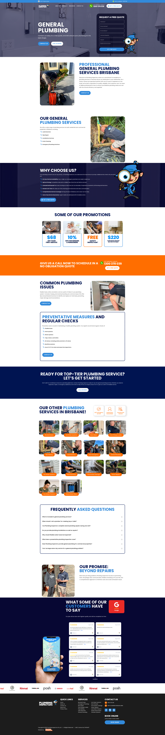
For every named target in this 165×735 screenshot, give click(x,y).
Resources (72, 6)
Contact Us (80, 6)
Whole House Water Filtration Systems (96, 711)
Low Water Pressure (96, 709)
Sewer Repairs (94, 707)
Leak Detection (82, 710)
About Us (57, 6)
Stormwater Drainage (96, 705)
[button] (64, 6)
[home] (44, 6)
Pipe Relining (81, 709)
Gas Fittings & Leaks (83, 707)
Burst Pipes (81, 705)
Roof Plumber (94, 704)
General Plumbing (82, 712)
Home (61, 702)
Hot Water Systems (96, 702)
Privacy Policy (63, 709)
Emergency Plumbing (83, 704)
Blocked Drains (82, 702)
